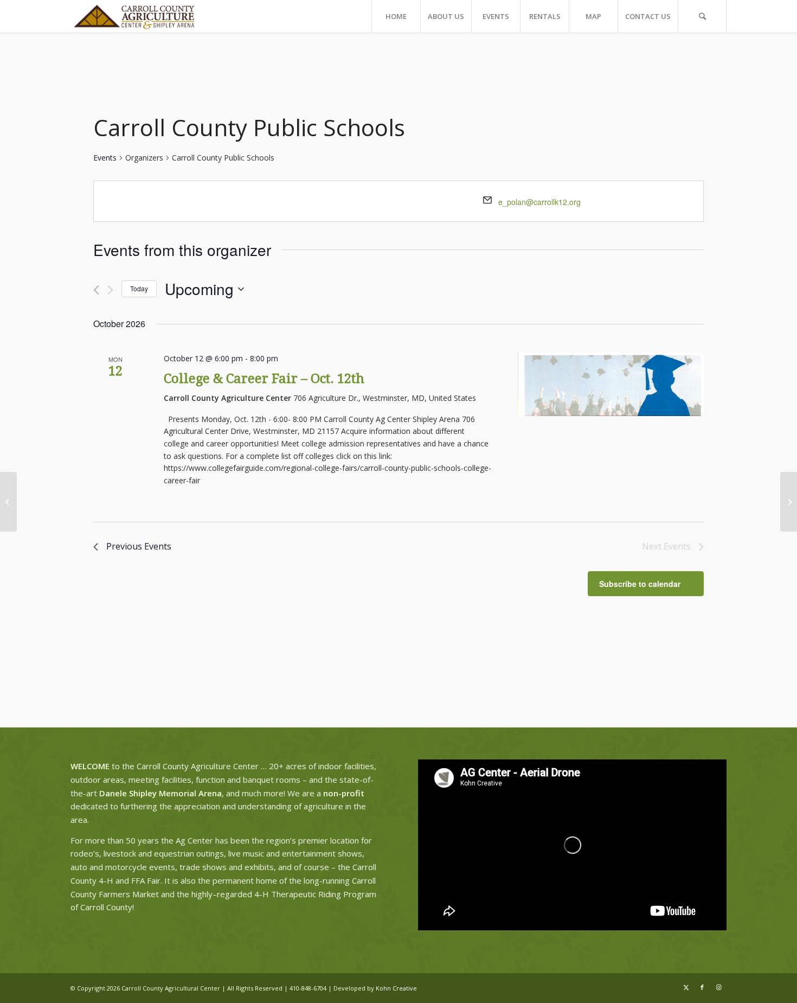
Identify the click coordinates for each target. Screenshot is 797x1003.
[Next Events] (110, 290)
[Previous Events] (96, 290)
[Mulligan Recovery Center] (8, 502)
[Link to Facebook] (702, 987)
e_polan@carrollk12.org (539, 201)
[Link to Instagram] (718, 987)
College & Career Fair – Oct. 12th (264, 378)
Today (139, 288)
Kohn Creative (396, 988)
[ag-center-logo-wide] (134, 16)
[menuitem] (395, 16)
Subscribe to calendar (639, 583)
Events (105, 157)
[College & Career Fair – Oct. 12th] (611, 384)
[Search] (702, 16)
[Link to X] (686, 987)
